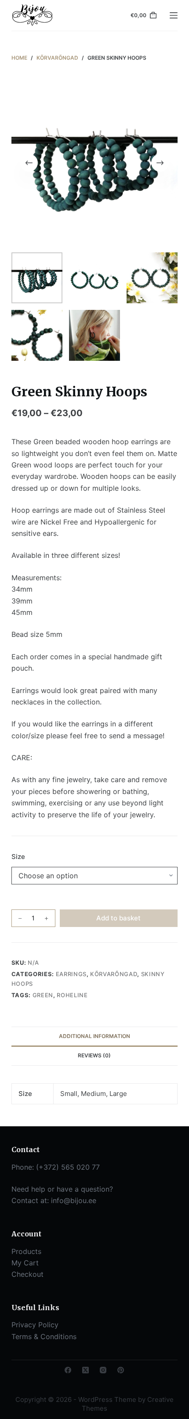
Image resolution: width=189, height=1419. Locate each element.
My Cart (25, 1262)
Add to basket (118, 918)
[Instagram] (103, 1370)
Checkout (27, 1274)
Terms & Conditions (43, 1336)
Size (18, 856)
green (43, 995)
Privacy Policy (34, 1324)
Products (26, 1251)
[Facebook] (68, 1370)
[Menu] (174, 15)
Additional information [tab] (94, 1036)
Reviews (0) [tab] (94, 1055)
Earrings (71, 973)
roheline (72, 995)
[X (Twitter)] (85, 1370)
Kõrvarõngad (113, 973)
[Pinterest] (120, 1370)
